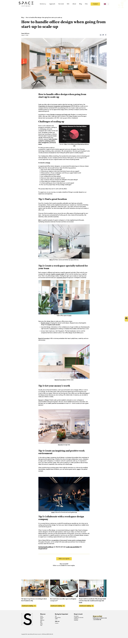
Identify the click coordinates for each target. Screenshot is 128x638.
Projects (41, 617)
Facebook (76, 620)
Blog (80, 4)
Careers (56, 623)
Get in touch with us (45, 547)
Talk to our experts (64, 558)
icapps (78, 469)
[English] (106, 4)
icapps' (53, 512)
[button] (43, 4)
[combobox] (106, 4)
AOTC (41, 624)
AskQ (69, 315)
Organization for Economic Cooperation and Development (54, 106)
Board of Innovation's (60, 380)
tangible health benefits (53, 324)
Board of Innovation (43, 338)
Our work (61, 4)
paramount (53, 328)
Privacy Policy (58, 617)
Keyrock (40, 400)
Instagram (76, 618)
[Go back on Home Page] (26, 4)
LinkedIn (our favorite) (78, 617)
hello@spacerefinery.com (100, 618)
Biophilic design (45, 323)
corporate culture (61, 277)
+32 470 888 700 (97, 619)
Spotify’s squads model (57, 274)
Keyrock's (60, 444)
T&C (56, 616)
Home (41, 616)
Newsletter (76, 616)
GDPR (56, 618)
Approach (52, 4)
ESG (68, 4)
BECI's (51, 259)
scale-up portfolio (72, 547)
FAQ (86, 4)
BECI (39, 220)
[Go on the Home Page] (29, 619)
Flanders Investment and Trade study (60, 114)
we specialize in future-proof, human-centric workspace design (68, 540)
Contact (95, 4)
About (74, 4)
